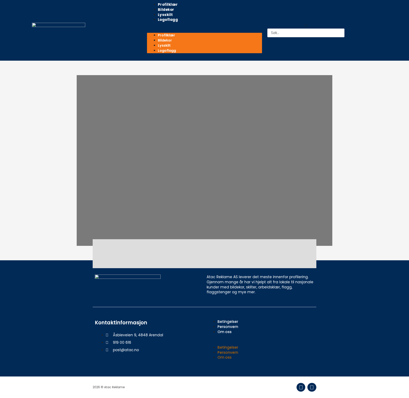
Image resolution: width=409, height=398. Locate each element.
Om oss (224, 331)
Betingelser (227, 321)
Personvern (227, 326)
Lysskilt (165, 14)
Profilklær (168, 4)
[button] (204, 30)
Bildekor (166, 9)
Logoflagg (168, 19)
